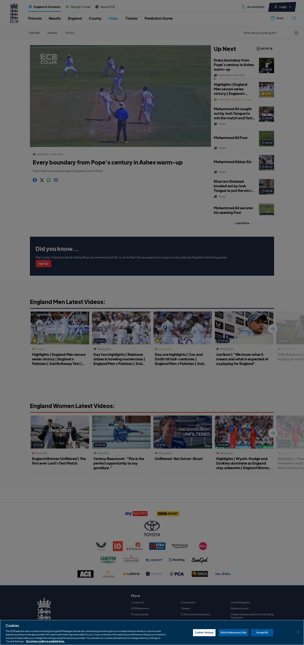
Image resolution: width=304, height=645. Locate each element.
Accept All (262, 632)
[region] (152, 632)
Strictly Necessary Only (233, 632)
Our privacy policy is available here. (45, 641)
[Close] (298, 632)
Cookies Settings (204, 632)
